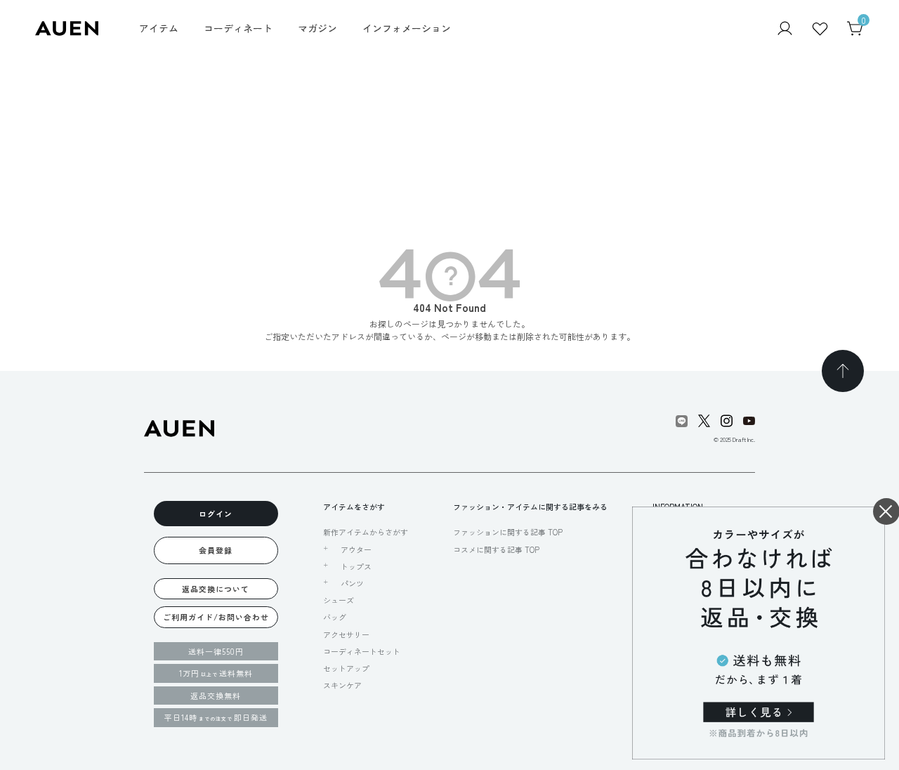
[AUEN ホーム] (66, 27)
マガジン (317, 28)
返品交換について (215, 588)
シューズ (338, 600)
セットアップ (346, 668)
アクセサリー (346, 634)
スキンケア (342, 685)
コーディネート (238, 28)
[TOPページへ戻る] (843, 371)
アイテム (158, 28)
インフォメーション (406, 28)
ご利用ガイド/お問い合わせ (216, 616)
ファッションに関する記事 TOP (508, 531)
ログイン (215, 513)
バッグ (334, 616)
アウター (356, 549)
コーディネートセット (361, 651)
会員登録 (215, 550)
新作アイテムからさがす (365, 531)
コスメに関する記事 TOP (496, 549)
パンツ (352, 583)
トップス (356, 566)
